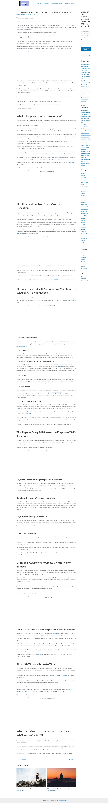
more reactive (60, 366)
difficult (73, 300)
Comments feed (84, 280)
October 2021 (84, 184)
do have (51, 424)
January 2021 (84, 204)
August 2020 (83, 215)
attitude (55, 633)
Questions (83, 266)
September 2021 (84, 186)
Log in (82, 276)
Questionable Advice (86, 49)
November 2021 (84, 182)
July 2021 (83, 191)
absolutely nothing (55, 215)
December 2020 (84, 206)
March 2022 (83, 177)
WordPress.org (84, 282)
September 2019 (84, 238)
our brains (21, 129)
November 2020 (84, 209)
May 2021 (83, 195)
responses (31, 37)
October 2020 (84, 211)
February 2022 (84, 179)
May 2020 (83, 222)
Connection (83, 257)
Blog (82, 252)
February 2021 (84, 202)
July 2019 (83, 242)
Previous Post (22, 759)
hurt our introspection (62, 675)
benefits (56, 279)
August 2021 (83, 188)
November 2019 (84, 236)
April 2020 (83, 224)
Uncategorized (84, 268)
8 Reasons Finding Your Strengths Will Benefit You (60, 788)
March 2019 (83, 244)
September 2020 (84, 213)
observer (71, 162)
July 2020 (83, 218)
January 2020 (84, 231)
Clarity (18, 14)
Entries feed (83, 278)
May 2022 (83, 175)
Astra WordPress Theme (61, 800)
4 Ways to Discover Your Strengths (25, 788)
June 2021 (83, 193)
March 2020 (83, 227)
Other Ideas (83, 261)
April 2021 (83, 197)
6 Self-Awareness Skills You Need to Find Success (86, 141)
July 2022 (83, 173)
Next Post (72, 759)
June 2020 (83, 220)
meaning (20, 233)
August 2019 (83, 240)
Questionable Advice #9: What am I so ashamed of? (85, 99)
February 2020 (84, 229)
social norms (56, 157)
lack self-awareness (22, 346)
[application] (48, 3)
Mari (82, 124)
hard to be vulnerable (57, 392)
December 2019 (84, 233)
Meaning (83, 259)
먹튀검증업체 (84, 110)
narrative (37, 654)
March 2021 (83, 200)
